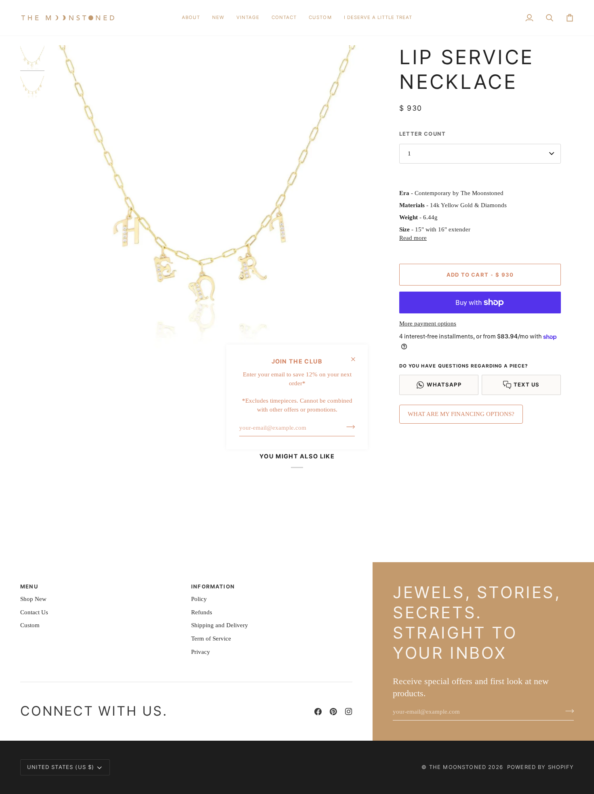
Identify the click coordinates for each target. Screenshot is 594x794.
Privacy (200, 652)
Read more (413, 238)
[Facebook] (318, 711)
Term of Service (211, 638)
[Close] (356, 359)
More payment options (427, 323)
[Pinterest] (333, 711)
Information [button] (213, 586)
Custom (30, 625)
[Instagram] (348, 711)
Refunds (201, 612)
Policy (199, 599)
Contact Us (34, 612)
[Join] (348, 426)
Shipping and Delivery (219, 625)
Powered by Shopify (540, 767)
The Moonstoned (457, 767)
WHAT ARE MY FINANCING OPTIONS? (461, 414)
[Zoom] (207, 204)
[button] (218, 18)
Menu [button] (29, 586)
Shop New (33, 599)
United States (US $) (60, 767)
